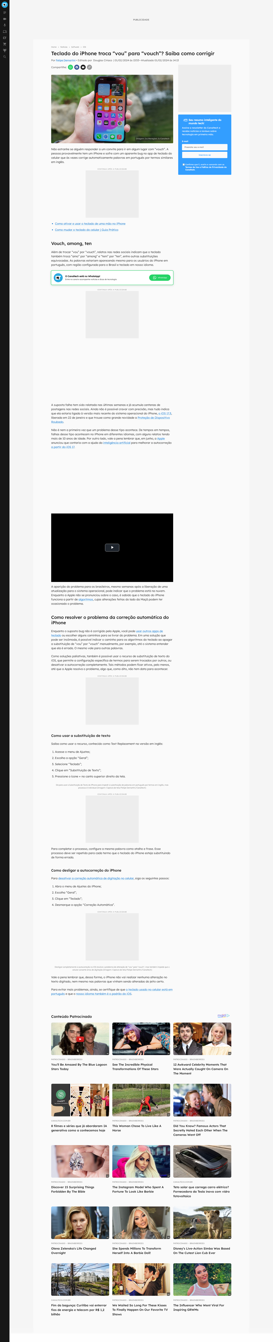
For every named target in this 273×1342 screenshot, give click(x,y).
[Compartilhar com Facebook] (76, 67)
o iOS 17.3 (164, 413)
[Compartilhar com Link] (89, 67)
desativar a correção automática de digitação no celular (96, 878)
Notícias (63, 47)
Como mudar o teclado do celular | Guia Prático (86, 230)
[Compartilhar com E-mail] (83, 67)
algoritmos (86, 599)
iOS (84, 47)
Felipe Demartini (66, 60)
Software (75, 47)
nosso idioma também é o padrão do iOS (103, 994)
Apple (161, 438)
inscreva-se (205, 155)
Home (54, 47)
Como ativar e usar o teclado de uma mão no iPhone (90, 223)
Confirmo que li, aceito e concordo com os (206, 167)
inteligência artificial (116, 443)
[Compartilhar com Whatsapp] (70, 67)
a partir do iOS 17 (62, 447)
